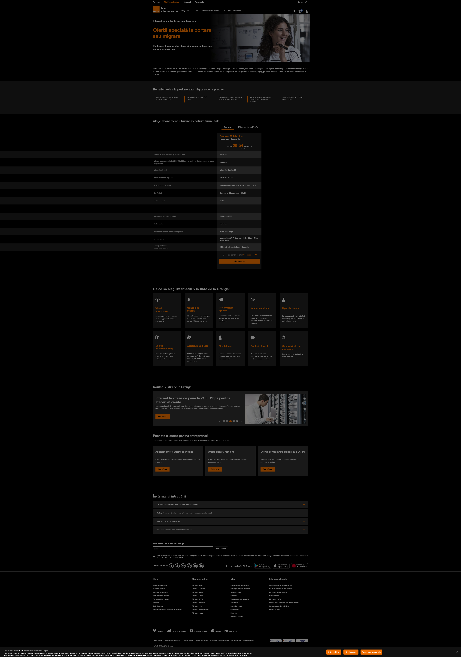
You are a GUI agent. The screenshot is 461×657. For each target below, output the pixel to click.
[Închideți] (457, 651)
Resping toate (351, 652)
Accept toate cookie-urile (371, 652)
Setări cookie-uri (334, 652)
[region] (230, 652)
